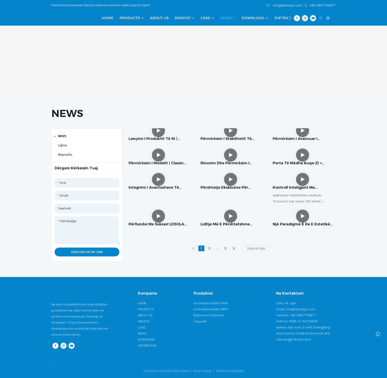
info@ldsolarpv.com (287, 5)
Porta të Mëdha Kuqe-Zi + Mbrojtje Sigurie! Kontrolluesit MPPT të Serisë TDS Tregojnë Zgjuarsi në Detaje (301, 163)
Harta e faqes (202, 371)
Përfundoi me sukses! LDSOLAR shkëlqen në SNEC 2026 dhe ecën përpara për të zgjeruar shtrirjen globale (158, 224)
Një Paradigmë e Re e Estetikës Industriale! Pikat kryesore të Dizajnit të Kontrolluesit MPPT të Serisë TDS (302, 224)
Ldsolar (186, 65)
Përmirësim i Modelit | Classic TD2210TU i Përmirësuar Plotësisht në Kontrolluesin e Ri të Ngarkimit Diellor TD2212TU (158, 163)
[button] (290, 18)
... (217, 247)
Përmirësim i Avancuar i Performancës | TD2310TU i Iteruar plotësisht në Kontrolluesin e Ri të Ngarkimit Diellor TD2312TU (302, 139)
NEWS (201, 65)
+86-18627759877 (322, 5)
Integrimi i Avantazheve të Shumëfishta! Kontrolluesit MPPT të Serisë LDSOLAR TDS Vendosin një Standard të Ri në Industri (157, 187)
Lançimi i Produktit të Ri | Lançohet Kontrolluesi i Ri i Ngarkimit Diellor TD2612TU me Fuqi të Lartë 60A (158, 139)
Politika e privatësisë (229, 371)
